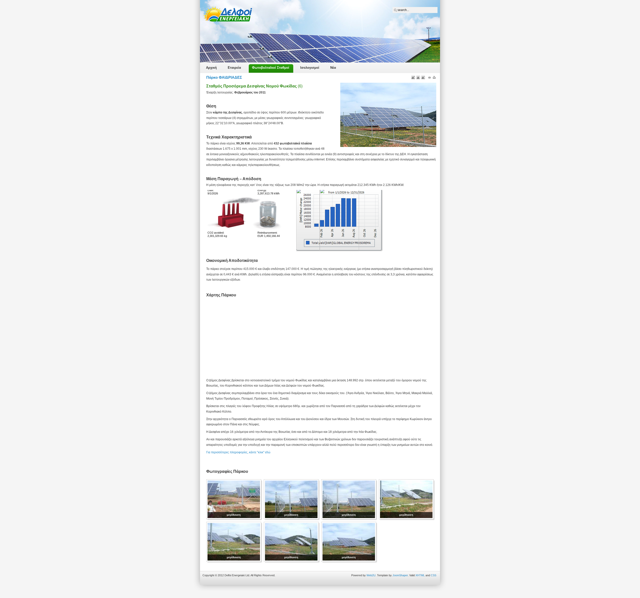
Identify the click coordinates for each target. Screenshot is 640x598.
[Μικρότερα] (423, 77)
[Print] (434, 78)
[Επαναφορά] (418, 77)
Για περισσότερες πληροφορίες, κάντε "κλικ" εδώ (238, 452)
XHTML (420, 575)
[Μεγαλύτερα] (413, 77)
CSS (433, 575)
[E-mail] (430, 78)
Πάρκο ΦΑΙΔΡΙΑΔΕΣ (224, 77)
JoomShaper (400, 575)
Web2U (371, 575)
